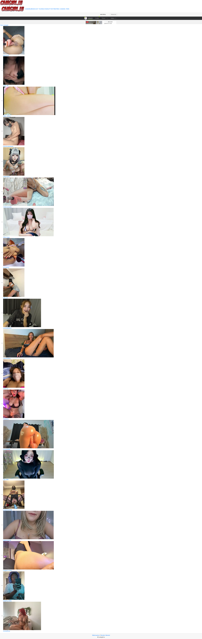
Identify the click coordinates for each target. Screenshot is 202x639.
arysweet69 (6, 449)
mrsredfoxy (6, 631)
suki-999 (5, 479)
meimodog (6, 176)
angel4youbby (7, 601)
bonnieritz (6, 267)
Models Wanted (105, 635)
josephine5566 (7, 510)
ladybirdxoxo (7, 540)
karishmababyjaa (8, 146)
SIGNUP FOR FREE (50, 9)
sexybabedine (7, 328)
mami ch (5, 388)
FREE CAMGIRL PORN (62, 9)
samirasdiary (7, 358)
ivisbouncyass (7, 207)
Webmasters (96, 635)
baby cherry (6, 116)
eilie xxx (5, 298)
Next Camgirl (4, 25)
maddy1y (6, 419)
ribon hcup (6, 237)
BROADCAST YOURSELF (38, 9)
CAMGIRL (28, 9)
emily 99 (5, 85)
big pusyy (6, 55)
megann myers (7, 570)
